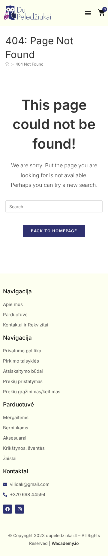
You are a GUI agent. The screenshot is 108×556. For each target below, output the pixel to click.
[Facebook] (7, 509)
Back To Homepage (54, 230)
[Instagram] (19, 509)
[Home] (7, 64)
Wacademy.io (65, 543)
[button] (88, 13)
